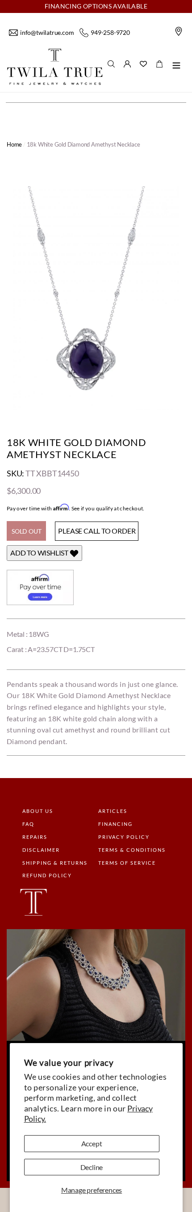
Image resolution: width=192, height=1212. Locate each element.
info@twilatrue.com (47, 32)
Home (14, 144)
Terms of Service (127, 863)
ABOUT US (37, 811)
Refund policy (47, 875)
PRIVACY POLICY (124, 837)
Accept (91, 1143)
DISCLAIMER (41, 850)
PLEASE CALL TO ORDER (96, 530)
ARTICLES (112, 811)
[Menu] (176, 67)
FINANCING (115, 824)
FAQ (28, 824)
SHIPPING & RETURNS (55, 863)
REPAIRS (34, 837)
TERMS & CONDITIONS (132, 850)
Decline (91, 1167)
